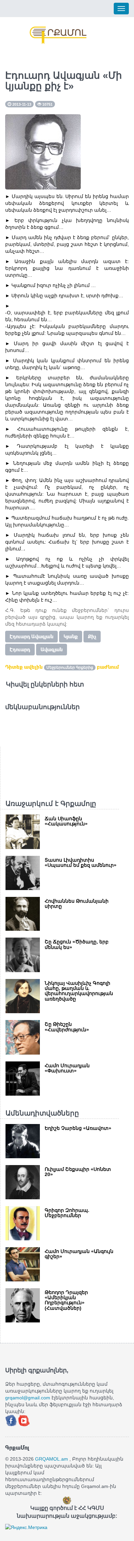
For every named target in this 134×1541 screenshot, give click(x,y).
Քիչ (92, 636)
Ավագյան (52, 649)
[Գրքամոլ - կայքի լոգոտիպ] (58, 35)
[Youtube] (24, 1420)
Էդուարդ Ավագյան (31, 636)
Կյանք (71, 636)
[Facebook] (11, 1420)
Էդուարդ (20, 649)
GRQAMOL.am (51, 1459)
